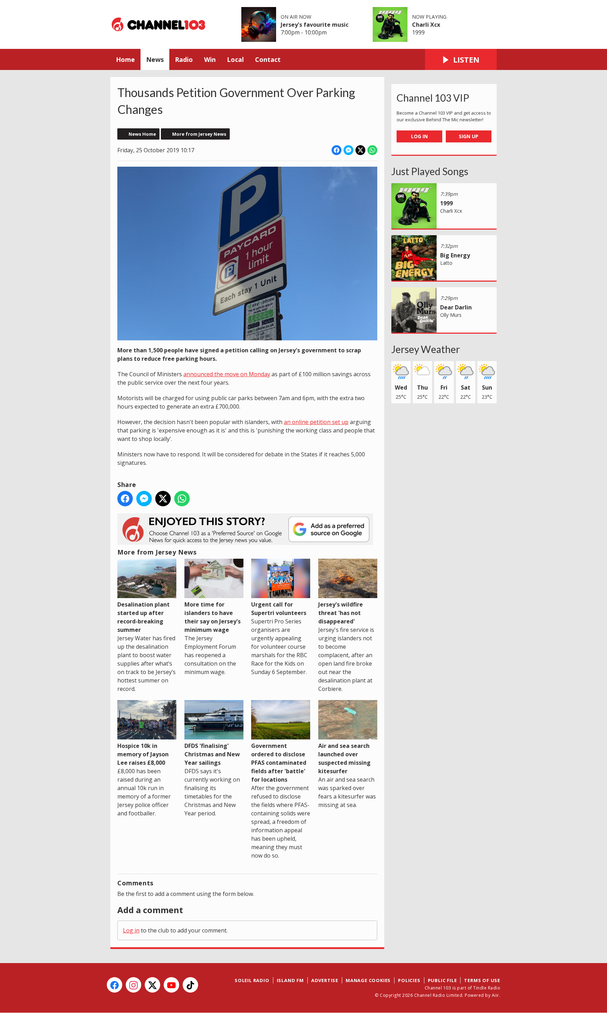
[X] (152, 985)
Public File (442, 980)
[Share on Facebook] (336, 150)
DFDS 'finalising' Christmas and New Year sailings (212, 754)
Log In (419, 136)
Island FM (290, 980)
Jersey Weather (425, 349)
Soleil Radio (252, 980)
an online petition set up (316, 422)
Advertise (324, 980)
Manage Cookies (368, 980)
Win (210, 59)
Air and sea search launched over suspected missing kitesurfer (344, 758)
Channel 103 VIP (433, 98)
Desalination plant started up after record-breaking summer (143, 617)
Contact (268, 59)
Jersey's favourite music (314, 24)
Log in (131, 930)
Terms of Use (482, 980)
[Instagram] (133, 985)
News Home (142, 134)
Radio (184, 59)
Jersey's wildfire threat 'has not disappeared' (340, 613)
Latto (446, 262)
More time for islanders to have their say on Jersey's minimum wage (212, 617)
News (155, 59)
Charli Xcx (426, 24)
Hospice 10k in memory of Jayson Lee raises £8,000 (143, 754)
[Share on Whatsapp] (372, 150)
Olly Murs (451, 315)
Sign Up (468, 136)
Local (235, 59)
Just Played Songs (429, 171)
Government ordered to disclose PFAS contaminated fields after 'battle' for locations (278, 762)
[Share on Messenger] (348, 150)
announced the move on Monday (226, 374)
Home (125, 59)
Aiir (495, 995)
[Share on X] (360, 150)
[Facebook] (114, 985)
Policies (409, 980)
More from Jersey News (199, 134)
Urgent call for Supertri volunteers (278, 609)
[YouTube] (171, 985)
